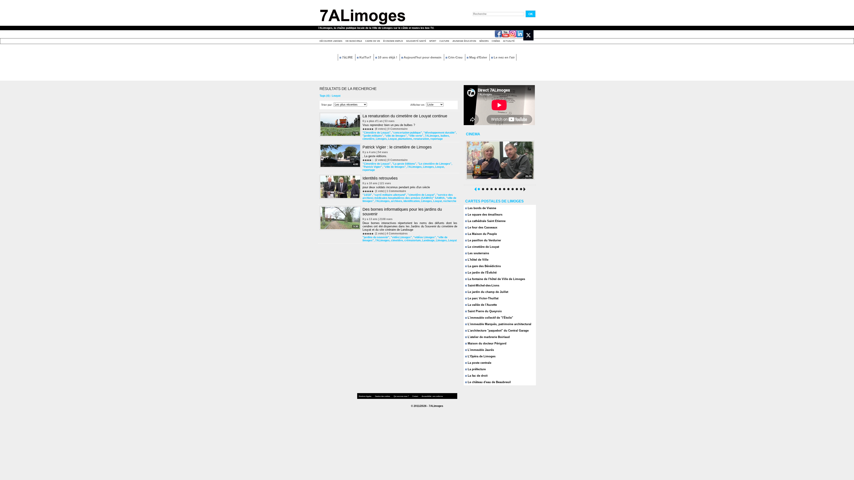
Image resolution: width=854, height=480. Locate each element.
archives (396, 201)
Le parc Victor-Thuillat (482, 298)
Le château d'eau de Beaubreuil (489, 382)
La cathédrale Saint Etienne (486, 221)
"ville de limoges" (396, 135)
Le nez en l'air (504, 57)
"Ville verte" (415, 135)
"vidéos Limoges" (424, 237)
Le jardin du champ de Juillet (487, 292)
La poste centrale (479, 362)
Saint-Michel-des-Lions (483, 285)
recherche (449, 201)
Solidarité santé (416, 41)
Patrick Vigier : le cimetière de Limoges (397, 147)
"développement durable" (439, 132)
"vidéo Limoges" (401, 237)
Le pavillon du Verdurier (484, 240)
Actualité (509, 41)
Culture (444, 41)
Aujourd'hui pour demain (422, 57)
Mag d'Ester (478, 57)
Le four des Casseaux (482, 227)
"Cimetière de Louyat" (377, 132)
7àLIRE (347, 57)
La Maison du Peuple (482, 234)
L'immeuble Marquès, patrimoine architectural (499, 324)
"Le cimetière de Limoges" (434, 163)
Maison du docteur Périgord (486, 343)
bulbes (445, 135)
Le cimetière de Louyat (483, 246)
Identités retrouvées (380, 178)
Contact (415, 396)
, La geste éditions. (375, 156)
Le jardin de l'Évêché (482, 272)
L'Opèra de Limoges (481, 356)
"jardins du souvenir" (376, 237)
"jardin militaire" (373, 135)
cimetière (369, 138)
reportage (436, 138)
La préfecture (476, 369)
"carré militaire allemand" (389, 194)
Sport (432, 41)
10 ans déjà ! (387, 57)
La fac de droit (477, 375)
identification (411, 201)
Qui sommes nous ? (401, 396)
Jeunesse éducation (464, 41)
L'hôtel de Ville (477, 259)
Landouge (428, 240)
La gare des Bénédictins (484, 266)
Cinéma (496, 41)
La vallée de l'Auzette (482, 304)
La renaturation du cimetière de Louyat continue (405, 116)
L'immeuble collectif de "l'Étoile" (490, 317)
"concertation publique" (407, 132)
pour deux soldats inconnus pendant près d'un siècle (396, 187)
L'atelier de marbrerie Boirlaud (488, 337)
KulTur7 (365, 57)
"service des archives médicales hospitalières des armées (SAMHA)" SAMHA (408, 196)
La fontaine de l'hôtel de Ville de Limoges (496, 279)
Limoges (381, 138)
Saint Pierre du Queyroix (484, 311)
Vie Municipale (353, 41)
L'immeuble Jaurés (480, 350)
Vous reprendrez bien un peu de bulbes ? (389, 125)
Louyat (392, 138)
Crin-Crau (455, 57)
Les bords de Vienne (481, 208)
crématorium (412, 240)
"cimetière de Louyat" (421, 194)
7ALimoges (432, 135)
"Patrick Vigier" (372, 166)
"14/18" (367, 194)
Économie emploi (393, 41)
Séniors (484, 41)
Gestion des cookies (383, 396)
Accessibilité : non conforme (432, 396)
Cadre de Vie (372, 41)
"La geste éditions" (404, 163)
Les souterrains (478, 253)
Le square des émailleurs (484, 214)
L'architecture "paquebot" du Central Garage (498, 330)
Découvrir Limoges (331, 41)
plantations (405, 138)
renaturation (421, 138)
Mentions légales (365, 396)
